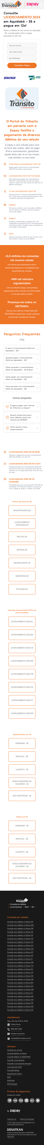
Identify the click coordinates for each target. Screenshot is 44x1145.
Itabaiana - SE (22, 743)
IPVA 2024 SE (22, 589)
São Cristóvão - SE (22, 796)
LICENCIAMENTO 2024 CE (22, 648)
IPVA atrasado (12, 1084)
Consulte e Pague (22, 65)
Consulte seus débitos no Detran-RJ (20, 969)
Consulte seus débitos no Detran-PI (20, 959)
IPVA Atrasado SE (22, 510)
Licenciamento (16, 907)
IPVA (9, 1077)
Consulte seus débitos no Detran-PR (20, 928)
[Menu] (41, 4)
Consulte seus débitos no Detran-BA (20, 983)
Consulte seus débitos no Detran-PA (20, 956)
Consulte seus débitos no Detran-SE (20, 1010)
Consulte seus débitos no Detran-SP (20, 973)
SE (32, 907)
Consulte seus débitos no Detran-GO (20, 949)
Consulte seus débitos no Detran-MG (20, 925)
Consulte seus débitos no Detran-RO (20, 1006)
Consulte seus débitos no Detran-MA (20, 996)
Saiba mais (10, 1137)
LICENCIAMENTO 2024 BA (22, 635)
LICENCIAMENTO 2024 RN (22, 713)
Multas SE (22, 537)
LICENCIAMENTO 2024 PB (22, 674)
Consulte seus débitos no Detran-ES (20, 986)
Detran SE (22, 550)
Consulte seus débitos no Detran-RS (20, 976)
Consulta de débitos (18, 904)
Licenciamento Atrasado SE (22, 523)
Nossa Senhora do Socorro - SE (22, 782)
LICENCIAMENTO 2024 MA (22, 661)
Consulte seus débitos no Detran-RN (20, 979)
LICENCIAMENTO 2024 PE (22, 687)
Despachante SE (22, 563)
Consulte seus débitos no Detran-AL (20, 993)
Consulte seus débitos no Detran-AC (20, 945)
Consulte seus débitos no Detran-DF (20, 922)
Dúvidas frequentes (18, 1033)
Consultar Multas (13, 1070)
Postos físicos (16, 1024)
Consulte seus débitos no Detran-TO (20, 966)
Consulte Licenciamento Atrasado (19, 1064)
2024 (27, 907)
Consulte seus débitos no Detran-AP (20, 942)
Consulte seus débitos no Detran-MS (20, 1000)
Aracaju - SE (22, 756)
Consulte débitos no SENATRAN (18, 1057)
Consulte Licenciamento (15, 1060)
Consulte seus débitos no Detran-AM (20, 989)
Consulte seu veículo (14, 1050)
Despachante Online (14, 1074)
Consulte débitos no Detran (17, 1053)
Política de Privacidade (27, 1119)
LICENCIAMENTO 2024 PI (22, 700)
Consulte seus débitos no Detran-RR (20, 962)
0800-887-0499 (16, 1029)
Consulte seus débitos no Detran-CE (20, 939)
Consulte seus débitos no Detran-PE (20, 935)
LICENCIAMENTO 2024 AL (22, 622)
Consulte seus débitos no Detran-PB (20, 1003)
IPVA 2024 (11, 1080)
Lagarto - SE (22, 770)
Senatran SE (22, 576)
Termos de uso (11, 1119)
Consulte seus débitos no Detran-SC (20, 932)
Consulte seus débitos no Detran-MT (20, 952)
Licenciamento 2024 (14, 1067)
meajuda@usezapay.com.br (21, 1038)
